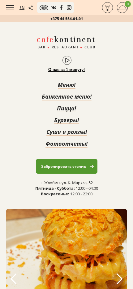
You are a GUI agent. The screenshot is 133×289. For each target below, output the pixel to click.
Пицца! (66, 108)
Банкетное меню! (67, 96)
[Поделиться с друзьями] (30, 8)
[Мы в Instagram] (69, 7)
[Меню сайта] (10, 7)
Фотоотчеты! (66, 143)
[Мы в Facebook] (61, 7)
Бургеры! (66, 120)
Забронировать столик (63, 166)
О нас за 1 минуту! (66, 69)
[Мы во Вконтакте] (53, 7)
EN (21, 7)
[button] (119, 279)
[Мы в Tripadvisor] (44, 7)
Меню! (66, 84)
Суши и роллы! (66, 132)
